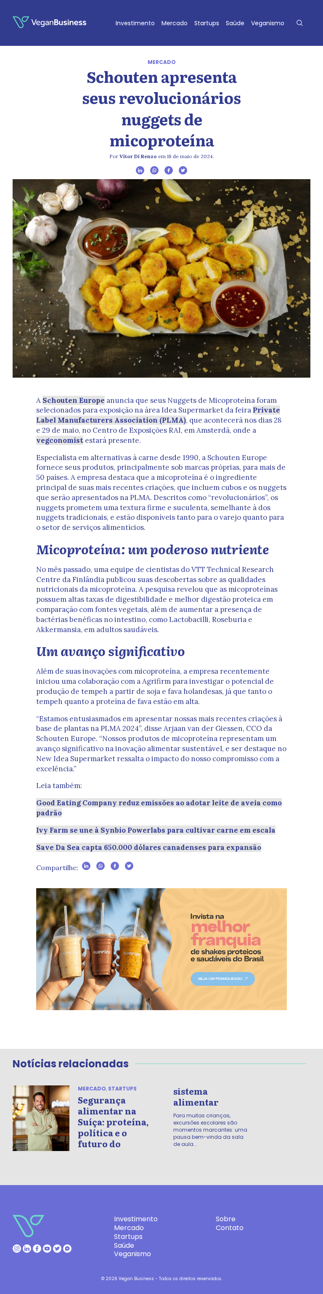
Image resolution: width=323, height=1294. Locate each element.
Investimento (135, 23)
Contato (230, 1228)
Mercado (175, 23)
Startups (206, 23)
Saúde (235, 23)
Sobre (226, 1219)
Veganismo (267, 23)
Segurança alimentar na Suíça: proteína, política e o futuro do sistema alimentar (148, 1117)
